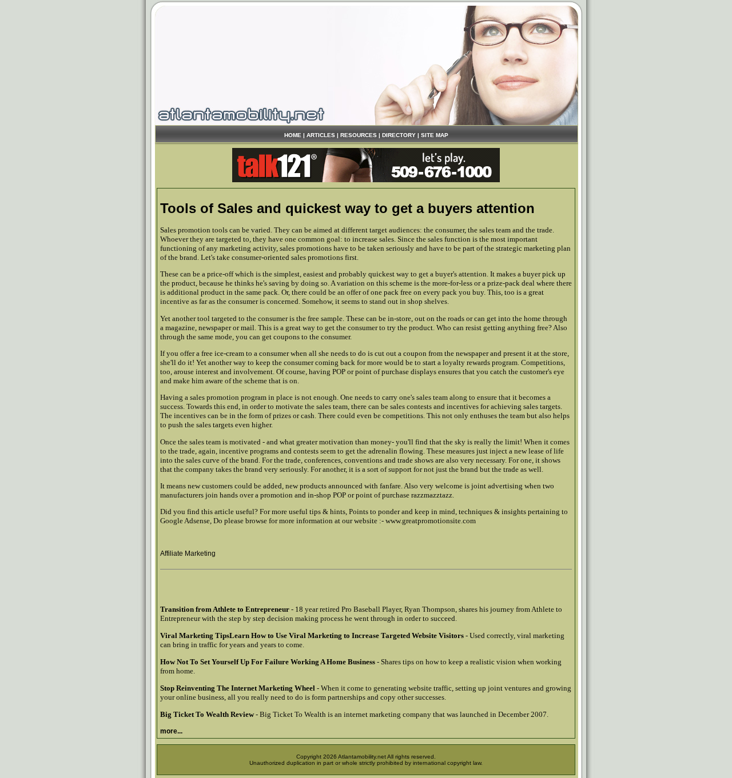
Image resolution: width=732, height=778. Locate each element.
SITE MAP (434, 135)
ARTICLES (321, 135)
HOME (292, 135)
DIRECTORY (399, 135)
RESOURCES (358, 135)
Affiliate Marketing (188, 554)
